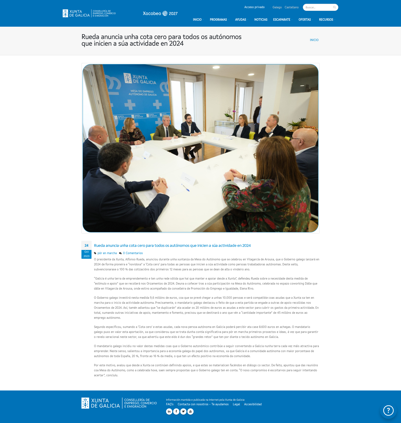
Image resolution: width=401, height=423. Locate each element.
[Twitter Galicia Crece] (183, 411)
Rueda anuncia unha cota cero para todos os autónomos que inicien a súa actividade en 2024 (172, 246)
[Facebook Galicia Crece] (176, 411)
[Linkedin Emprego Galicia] (169, 411)
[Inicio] (120, 13)
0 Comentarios (133, 253)
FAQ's (170, 404)
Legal (236, 404)
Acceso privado (254, 7)
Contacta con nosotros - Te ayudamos (203, 404)
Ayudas (240, 19)
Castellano (291, 7)
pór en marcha (107, 253)
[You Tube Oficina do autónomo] (190, 411)
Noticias (260, 19)
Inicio (314, 40)
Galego (277, 7)
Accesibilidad (253, 404)
